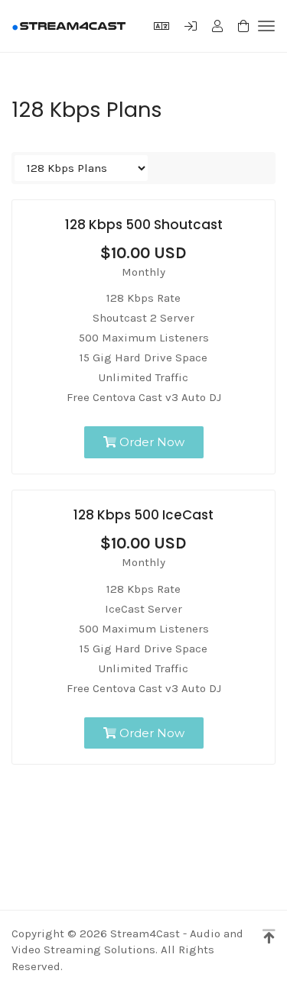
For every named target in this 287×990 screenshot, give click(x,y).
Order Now (150, 442)
